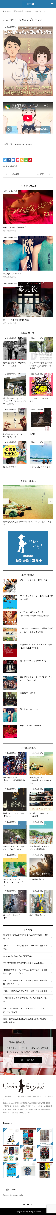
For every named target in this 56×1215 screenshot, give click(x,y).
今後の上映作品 (28, 481)
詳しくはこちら (28, 1057)
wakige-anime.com (23, 144)
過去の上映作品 (11, 166)
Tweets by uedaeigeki (13, 1192)
